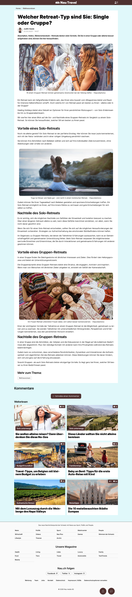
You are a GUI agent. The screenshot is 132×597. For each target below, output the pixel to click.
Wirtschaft (18, 534)
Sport (59, 530)
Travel (59, 556)
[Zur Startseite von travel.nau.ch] (66, 2)
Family (101, 552)
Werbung (28, 580)
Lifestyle (18, 538)
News (17, 530)
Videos (38, 534)
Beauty (17, 560)
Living (38, 552)
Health (17, 552)
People (101, 530)
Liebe (59, 552)
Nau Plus (60, 534)
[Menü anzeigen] (116, 2)
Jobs (43, 580)
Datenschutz (60, 580)
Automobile (82, 556)
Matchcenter (82, 530)
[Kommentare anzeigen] (111, 591)
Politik (38, 530)
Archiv (59, 538)
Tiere (37, 556)
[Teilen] (103, 591)
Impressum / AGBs (74, 580)
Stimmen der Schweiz (106, 534)
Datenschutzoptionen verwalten (95, 580)
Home (18, 8)
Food (16, 556)
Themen (39, 538)
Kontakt (50, 580)
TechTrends (103, 556)
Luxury (80, 552)
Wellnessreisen (29, 8)
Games (80, 534)
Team (36, 580)
